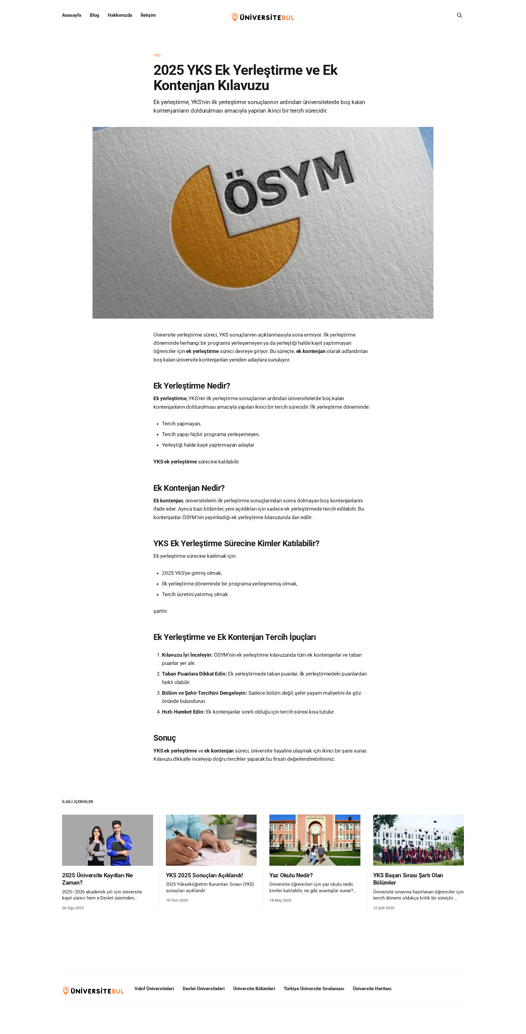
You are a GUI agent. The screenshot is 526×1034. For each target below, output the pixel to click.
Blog (94, 15)
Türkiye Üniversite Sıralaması (314, 988)
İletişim (148, 15)
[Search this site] (460, 15)
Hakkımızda (120, 15)
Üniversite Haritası (372, 988)
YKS (157, 55)
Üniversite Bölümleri (254, 988)
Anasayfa (71, 15)
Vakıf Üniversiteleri (154, 988)
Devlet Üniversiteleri (204, 988)
